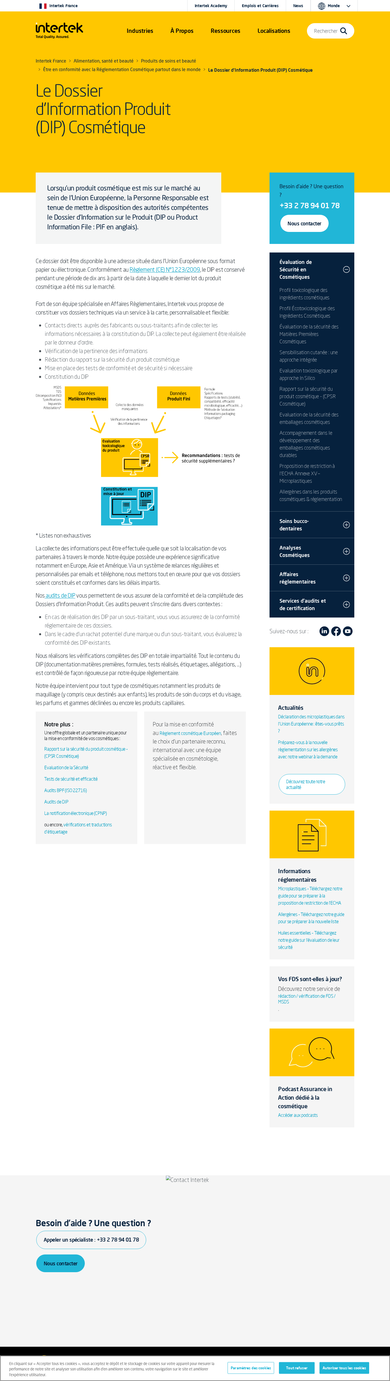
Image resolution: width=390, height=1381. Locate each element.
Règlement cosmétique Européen (190, 733)
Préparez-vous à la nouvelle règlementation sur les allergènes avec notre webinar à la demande (308, 749)
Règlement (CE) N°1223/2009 (165, 269)
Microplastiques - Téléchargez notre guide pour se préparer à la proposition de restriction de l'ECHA (310, 896)
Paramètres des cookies (251, 1367)
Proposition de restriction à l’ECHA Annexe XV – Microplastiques (307, 473)
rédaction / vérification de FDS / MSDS (306, 999)
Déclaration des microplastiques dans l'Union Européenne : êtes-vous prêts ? (311, 724)
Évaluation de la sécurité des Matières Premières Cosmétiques (309, 333)
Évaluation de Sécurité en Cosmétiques (296, 269)
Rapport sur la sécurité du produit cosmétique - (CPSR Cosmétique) (307, 396)
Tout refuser (296, 1367)
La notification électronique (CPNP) (75, 813)
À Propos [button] (181, 30)
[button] (140, 31)
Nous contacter (304, 223)
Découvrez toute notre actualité (305, 784)
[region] (195, 1368)
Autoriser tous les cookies (344, 1367)
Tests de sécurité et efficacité (71, 779)
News (298, 5)
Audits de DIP (56, 802)
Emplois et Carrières (260, 5)
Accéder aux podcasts (298, 1115)
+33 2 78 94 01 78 (309, 205)
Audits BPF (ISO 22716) (65, 790)
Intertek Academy (211, 5)
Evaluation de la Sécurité (66, 767)
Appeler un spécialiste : (91, 1239)
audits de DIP (60, 595)
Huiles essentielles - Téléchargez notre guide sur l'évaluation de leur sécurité (308, 940)
